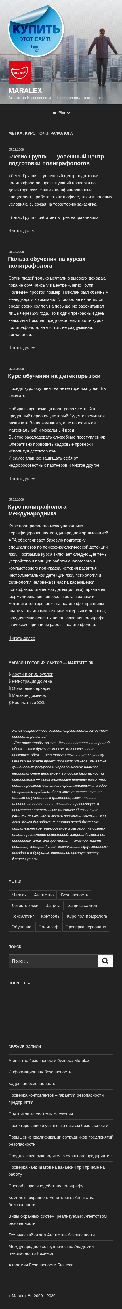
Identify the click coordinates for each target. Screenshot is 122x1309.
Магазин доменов (29, 695)
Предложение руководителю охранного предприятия (60, 1155)
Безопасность (74, 895)
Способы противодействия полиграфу (46, 1186)
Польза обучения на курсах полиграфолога (46, 261)
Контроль (50, 916)
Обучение (21, 926)
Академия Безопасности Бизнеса (41, 1265)
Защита (53, 905)
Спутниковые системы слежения (41, 1113)
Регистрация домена (32, 681)
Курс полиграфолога (87, 916)
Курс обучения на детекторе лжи (54, 375)
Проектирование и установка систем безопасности (58, 1125)
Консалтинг (23, 916)
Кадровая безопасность (32, 1083)
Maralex (25, 90)
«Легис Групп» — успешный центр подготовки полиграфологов (56, 159)
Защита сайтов (82, 905)
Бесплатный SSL (28, 702)
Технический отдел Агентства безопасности (52, 1235)
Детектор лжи (25, 905)
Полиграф (48, 926)
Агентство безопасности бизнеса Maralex (49, 1060)
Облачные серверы (31, 688)
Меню (64, 112)
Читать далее (22, 230)
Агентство (44, 895)
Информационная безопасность (40, 1072)
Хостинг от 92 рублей (32, 674)
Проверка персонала (86, 926)
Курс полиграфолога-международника (38, 509)
